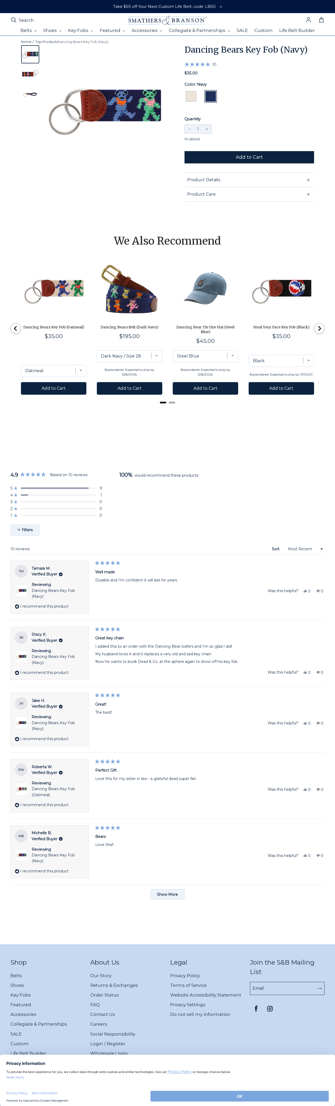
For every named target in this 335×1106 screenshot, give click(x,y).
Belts (16, 975)
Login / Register (107, 1043)
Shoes (17, 985)
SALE (16, 1034)
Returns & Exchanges (114, 985)
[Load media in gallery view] (30, 54)
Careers (98, 1024)
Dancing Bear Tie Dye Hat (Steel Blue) (205, 329)
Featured (20, 1004)
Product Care (201, 194)
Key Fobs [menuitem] (79, 30)
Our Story (100, 975)
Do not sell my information (200, 1014)
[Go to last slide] (15, 328)
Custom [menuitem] (263, 30)
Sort (276, 549)
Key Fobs (20, 995)
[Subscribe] (319, 988)
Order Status (104, 995)
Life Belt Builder (28, 1053)
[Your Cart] (321, 20)
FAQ (95, 1004)
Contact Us (102, 1014)
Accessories (23, 1014)
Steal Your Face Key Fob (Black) (281, 327)
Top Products (46, 42)
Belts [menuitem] (26, 30)
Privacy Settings (187, 1004)
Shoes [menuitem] (50, 30)
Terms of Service (188, 985)
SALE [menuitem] (242, 30)
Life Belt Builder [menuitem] (297, 30)
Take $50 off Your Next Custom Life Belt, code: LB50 (164, 6)
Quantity (193, 119)
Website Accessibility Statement (205, 995)
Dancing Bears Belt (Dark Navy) (129, 327)
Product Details (203, 179)
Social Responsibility (112, 1034)
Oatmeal (191, 96)
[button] (200, 64)
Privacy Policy (185, 975)
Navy (210, 96)
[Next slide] (319, 328)
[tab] (163, 402)
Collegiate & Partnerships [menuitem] (197, 30)
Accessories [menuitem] (145, 30)
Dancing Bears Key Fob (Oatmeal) (53, 327)
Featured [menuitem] (110, 30)
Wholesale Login (109, 1053)
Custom (19, 1043)
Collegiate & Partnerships (38, 1024)
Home (26, 42)
